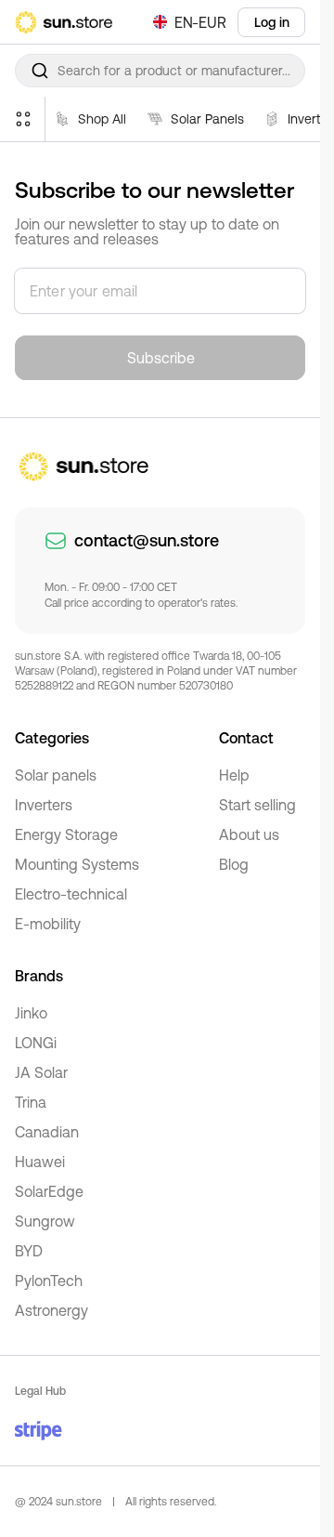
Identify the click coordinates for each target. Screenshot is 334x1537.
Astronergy (51, 1310)
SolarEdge (49, 1191)
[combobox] (160, 70)
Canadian (47, 1131)
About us (249, 834)
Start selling (257, 804)
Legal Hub (40, 1391)
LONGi (36, 1042)
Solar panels (55, 775)
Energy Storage (66, 834)
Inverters (43, 804)
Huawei (40, 1161)
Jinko (31, 1013)
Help (234, 775)
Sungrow (45, 1221)
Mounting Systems (77, 864)
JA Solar (41, 1072)
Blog (234, 864)
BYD (29, 1250)
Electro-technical (71, 894)
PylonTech (49, 1280)
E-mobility (48, 923)
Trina (30, 1102)
